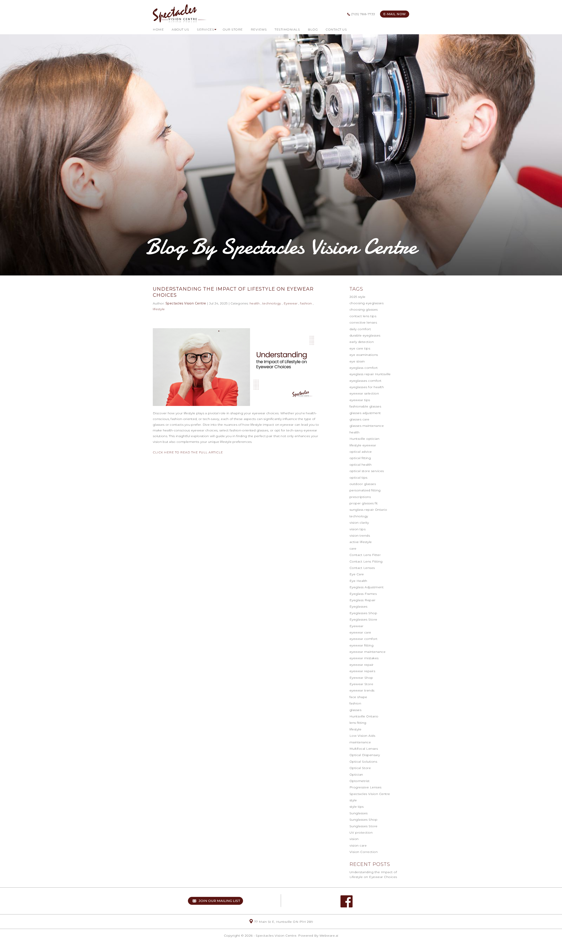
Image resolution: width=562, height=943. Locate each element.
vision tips (357, 529)
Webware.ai (328, 936)
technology (271, 303)
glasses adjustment (365, 413)
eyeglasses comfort (365, 381)
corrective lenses (363, 322)
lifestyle (159, 309)
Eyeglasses (358, 606)
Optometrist (359, 781)
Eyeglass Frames (363, 594)
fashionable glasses (365, 406)
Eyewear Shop (361, 678)
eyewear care (360, 632)
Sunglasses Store (363, 826)
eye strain (357, 361)
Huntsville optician (364, 439)
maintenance (360, 742)
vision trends (359, 536)
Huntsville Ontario (363, 716)
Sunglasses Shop (363, 820)
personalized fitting (365, 490)
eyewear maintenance (367, 652)
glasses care (359, 419)
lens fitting (357, 723)
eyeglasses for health (366, 387)
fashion (306, 303)
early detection (361, 342)
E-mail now (394, 14)
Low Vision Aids (362, 736)
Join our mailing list (218, 901)
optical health (360, 465)
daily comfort (360, 329)
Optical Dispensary (364, 755)
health (255, 303)
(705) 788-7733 (362, 14)
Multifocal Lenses (363, 749)
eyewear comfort (363, 639)
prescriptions (360, 497)
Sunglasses (358, 813)
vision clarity (359, 523)
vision (354, 839)
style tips (356, 807)
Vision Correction (363, 852)
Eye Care (356, 574)
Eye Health (358, 581)
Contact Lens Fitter (365, 555)
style (353, 800)
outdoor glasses (362, 484)
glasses (355, 710)
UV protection (361, 832)
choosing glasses (363, 309)
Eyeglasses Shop (363, 613)
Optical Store (360, 768)
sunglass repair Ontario (368, 510)
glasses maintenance (366, 426)
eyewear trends (362, 690)
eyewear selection (364, 393)
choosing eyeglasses (366, 303)
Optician (356, 774)
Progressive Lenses (365, 787)
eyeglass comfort (363, 368)
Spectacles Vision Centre (369, 794)
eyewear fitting (361, 645)
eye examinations (363, 355)
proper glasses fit (363, 503)
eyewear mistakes (364, 658)
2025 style (357, 297)
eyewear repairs (362, 671)
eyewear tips (359, 400)
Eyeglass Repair (362, 600)
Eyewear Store (361, 684)
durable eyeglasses (364, 335)
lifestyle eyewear (362, 445)
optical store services (366, 471)
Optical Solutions (363, 762)
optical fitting (360, 458)
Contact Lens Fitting (366, 561)
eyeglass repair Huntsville (370, 374)
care (353, 548)
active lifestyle (360, 542)
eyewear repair (361, 665)
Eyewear (291, 303)
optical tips (358, 478)
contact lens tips (362, 316)
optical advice (360, 452)
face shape (358, 697)
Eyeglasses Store (363, 619)
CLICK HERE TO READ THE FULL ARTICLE (188, 452)
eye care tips (359, 348)
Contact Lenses (362, 568)
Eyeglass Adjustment (366, 587)
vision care (358, 845)
